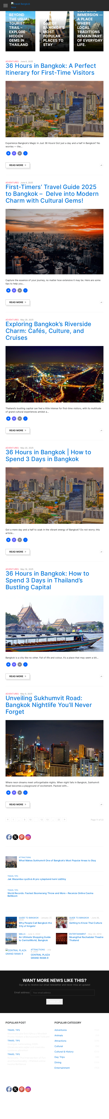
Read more (16, 165)
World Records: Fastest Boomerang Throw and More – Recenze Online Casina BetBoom (50, 894)
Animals (58, 1035)
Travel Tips (13, 876)
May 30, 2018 (94, 934)
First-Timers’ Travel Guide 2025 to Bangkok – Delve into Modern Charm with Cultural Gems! (52, 193)
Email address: (22, 992)
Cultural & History (64, 1051)
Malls (22, 934)
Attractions (25, 857)
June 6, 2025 (26, 61)
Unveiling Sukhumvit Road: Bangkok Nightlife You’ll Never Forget (49, 704)
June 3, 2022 (34, 934)
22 (59, 819)
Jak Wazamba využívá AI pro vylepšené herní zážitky (37, 879)
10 (30, 819)
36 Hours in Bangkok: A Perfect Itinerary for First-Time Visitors (51, 69)
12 (42, 819)
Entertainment (77, 934)
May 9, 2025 (26, 693)
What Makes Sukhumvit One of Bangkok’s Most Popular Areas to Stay (57, 860)
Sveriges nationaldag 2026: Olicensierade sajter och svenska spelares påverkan (26, 1047)
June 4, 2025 (26, 182)
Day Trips (59, 1057)
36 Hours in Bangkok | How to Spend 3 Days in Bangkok (48, 455)
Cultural (58, 1046)
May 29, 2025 (26, 319)
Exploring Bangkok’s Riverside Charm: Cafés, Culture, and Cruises (48, 330)
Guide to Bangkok (29, 917)
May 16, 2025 (26, 569)
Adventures (12, 61)
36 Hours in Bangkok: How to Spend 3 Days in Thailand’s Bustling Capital (47, 580)
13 (47, 819)
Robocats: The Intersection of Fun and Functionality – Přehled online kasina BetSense (27, 1060)
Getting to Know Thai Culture (85, 922)
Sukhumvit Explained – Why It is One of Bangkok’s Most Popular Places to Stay (54, 27)
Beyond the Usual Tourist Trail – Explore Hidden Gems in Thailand (19, 30)
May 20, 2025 (26, 448)
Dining (57, 1062)
